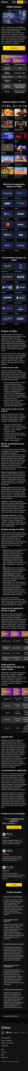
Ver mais (14, 884)
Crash (16, 106)
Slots (23, 106)
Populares (3, 106)
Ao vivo (10, 106)
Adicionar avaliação (14, 827)
